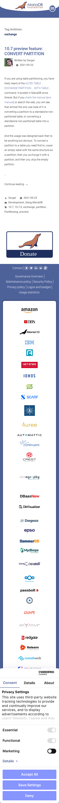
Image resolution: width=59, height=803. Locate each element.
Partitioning (11, 211)
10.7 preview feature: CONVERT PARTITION (24, 51)
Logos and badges (39, 287)
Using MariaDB (34, 202)
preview (24, 211)
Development (16, 202)
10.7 (10, 207)
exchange (29, 207)
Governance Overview (29, 276)
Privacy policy (16, 287)
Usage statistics (29, 292)
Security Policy (42, 281)
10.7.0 (18, 207)
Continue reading (16, 184)
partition (41, 207)
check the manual (35, 97)
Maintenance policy (18, 281)
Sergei (31, 60)
